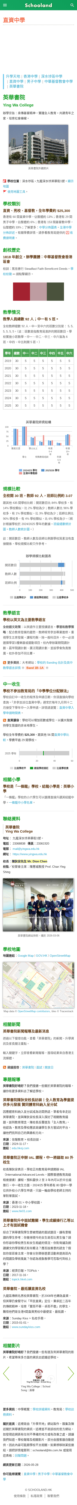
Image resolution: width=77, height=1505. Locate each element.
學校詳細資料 (41, 1409)
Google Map (26, 955)
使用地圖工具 (16, 191)
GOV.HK (41, 955)
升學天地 (13, 76)
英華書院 (16, 86)
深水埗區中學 (51, 76)
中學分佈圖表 (48, 227)
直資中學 (16, 82)
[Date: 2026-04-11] (38, 1374)
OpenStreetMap (60, 955)
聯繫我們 (53, 1496)
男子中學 (34, 82)
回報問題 (21, 1455)
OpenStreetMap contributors (34, 1011)
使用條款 (20, 1496)
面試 (39, 1067)
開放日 (49, 1067)
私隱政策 (36, 1496)
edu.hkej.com (20, 1148)
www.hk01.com (22, 1211)
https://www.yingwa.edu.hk (30, 854)
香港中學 (30, 76)
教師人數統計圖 (19, 529)
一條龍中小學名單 (21, 802)
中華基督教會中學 (58, 82)
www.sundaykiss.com (26, 1327)
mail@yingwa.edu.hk (26, 848)
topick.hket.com (22, 1279)
